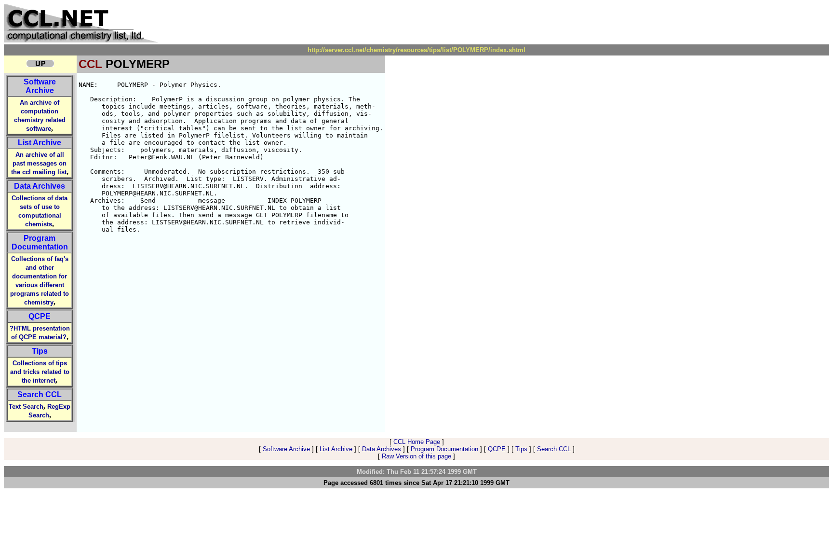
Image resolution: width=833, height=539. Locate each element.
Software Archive (40, 86)
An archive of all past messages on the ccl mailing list (39, 163)
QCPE (39, 316)
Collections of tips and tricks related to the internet (39, 371)
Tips (40, 351)
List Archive (39, 142)
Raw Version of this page (416, 456)
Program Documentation (40, 242)
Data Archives (39, 186)
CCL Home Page (416, 441)
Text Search (26, 406)
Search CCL (39, 394)
